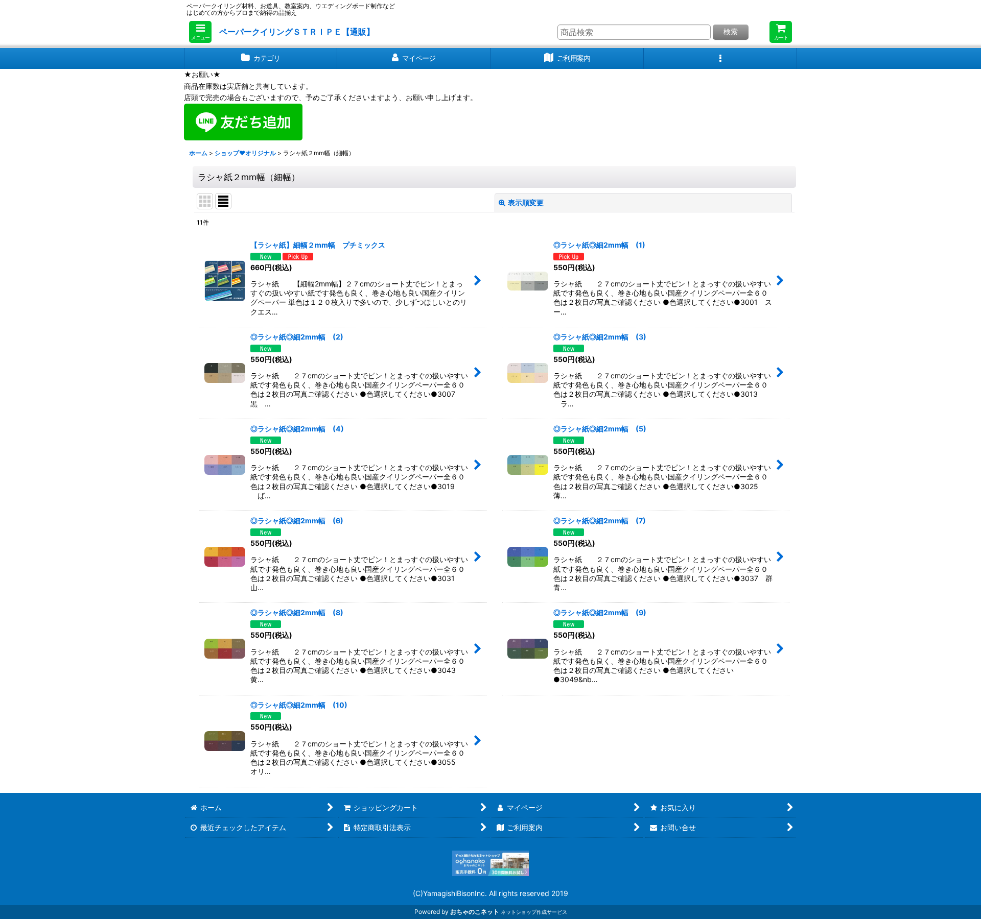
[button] (200, 32)
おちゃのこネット (474, 911)
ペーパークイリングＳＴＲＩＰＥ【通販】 (297, 32)
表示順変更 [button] (526, 202)
